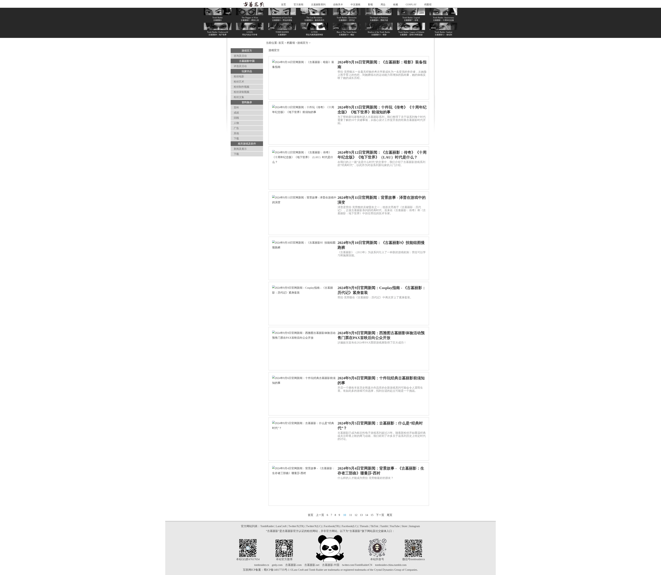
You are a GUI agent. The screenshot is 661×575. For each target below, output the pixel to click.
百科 (236, 107)
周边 (383, 4)
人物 (236, 123)
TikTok (374, 526)
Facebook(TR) (332, 526)
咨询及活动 (240, 55)
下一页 (380, 515)
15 (372, 515)
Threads (364, 526)
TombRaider (267, 526)
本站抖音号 (377, 559)
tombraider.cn (261, 564)
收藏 (395, 4)
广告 (236, 128)
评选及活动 (240, 66)
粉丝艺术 (239, 81)
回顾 (236, 117)
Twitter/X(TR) (296, 526)
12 (356, 515)
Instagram (414, 526)
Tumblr (384, 526)
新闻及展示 (240, 148)
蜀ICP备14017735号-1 (277, 569)
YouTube (395, 526)
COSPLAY (411, 4)
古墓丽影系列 (318, 4)
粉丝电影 (239, 76)
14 (366, 515)
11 (350, 515)
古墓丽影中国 (247, 61)
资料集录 (247, 102)
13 (361, 515)
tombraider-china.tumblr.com (390, 564)
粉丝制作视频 (241, 86)
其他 (236, 133)
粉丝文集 (239, 97)
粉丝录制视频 (241, 92)
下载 (236, 138)
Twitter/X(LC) (314, 526)
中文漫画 (355, 4)
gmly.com (277, 564)
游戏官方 (247, 50)
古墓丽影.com (293, 564)
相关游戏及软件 (247, 143)
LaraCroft (281, 526)
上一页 (320, 515)
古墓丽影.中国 (330, 564)
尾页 (389, 515)
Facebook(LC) (350, 526)
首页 (283, 4)
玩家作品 (247, 71)
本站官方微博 (284, 559)
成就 (236, 112)
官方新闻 (298, 4)
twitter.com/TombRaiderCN (357, 564)
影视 (370, 4)
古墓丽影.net (311, 564)
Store (404, 526)
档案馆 (428, 4)
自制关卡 (338, 4)
